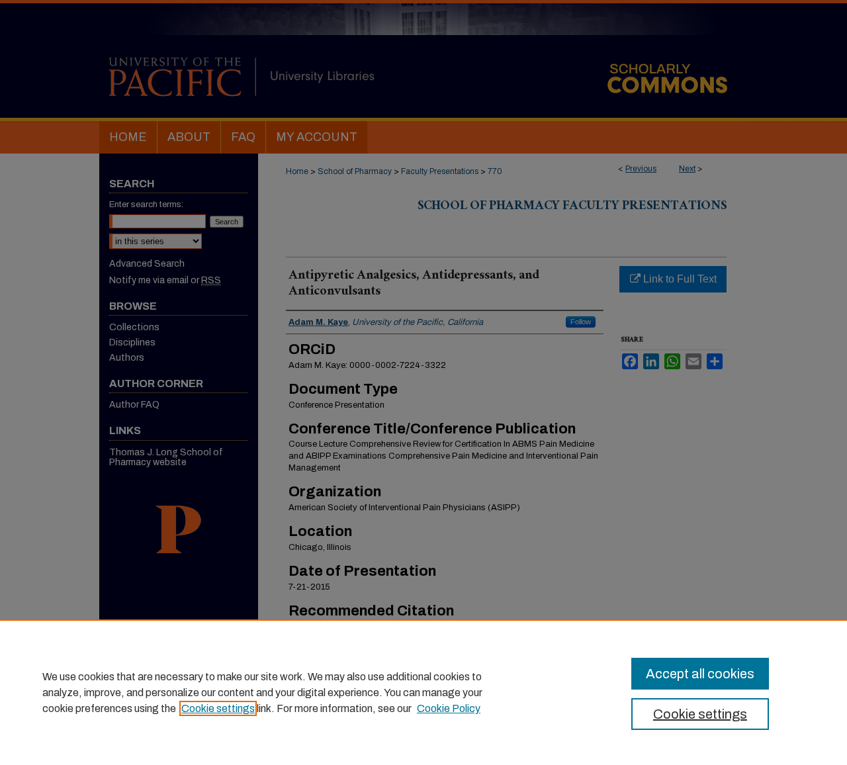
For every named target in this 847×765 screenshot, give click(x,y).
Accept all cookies (700, 673)
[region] (423, 692)
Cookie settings (218, 708)
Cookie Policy (448, 708)
